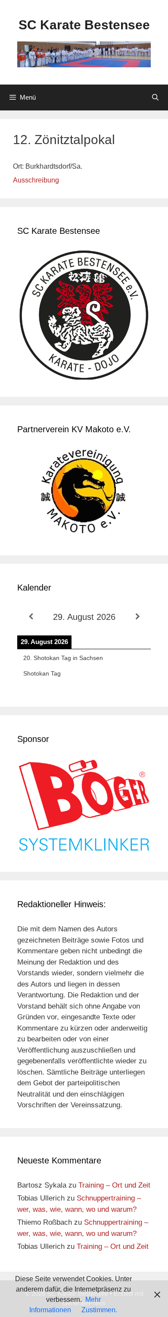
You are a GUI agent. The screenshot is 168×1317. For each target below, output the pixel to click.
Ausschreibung (36, 180)
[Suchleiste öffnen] (155, 97)
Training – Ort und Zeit (114, 1185)
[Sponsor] (84, 849)
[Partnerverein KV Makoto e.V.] (84, 493)
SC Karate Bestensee (84, 25)
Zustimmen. (99, 1310)
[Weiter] (137, 616)
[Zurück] (30, 616)
